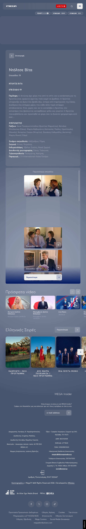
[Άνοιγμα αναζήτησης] (71, 6)
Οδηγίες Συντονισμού (64, 516)
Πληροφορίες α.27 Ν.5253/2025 (26, 516)
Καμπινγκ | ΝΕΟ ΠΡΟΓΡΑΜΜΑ (18, 372)
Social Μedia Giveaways (60, 519)
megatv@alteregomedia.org (62, 454)
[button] (80, 6)
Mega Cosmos (41, 519)
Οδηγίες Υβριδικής (23, 519)
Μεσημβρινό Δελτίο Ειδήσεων (40, 313)
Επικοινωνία (47, 516)
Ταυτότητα (73, 512)
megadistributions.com (43, 523)
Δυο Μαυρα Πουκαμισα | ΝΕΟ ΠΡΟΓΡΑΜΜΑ (42, 373)
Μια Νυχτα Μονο (68, 371)
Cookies (62, 512)
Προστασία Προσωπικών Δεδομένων (23, 512)
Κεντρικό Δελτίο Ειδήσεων (14, 313)
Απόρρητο (84, 524)
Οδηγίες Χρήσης (48, 512)
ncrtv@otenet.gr (62, 469)
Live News (62, 312)
